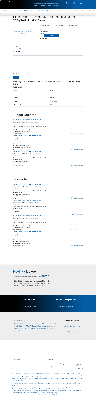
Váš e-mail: (15, 54)
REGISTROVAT (79, 368)
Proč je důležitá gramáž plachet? (70, 324)
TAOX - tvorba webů (48, 394)
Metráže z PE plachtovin (36, 13)
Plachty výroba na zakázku (66, 10)
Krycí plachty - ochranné (7, 10)
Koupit (52, 36)
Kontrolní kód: (16, 73)
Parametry (18, 46)
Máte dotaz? (19, 48)
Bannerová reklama (54, 10)
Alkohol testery (15, 378)
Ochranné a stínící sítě (43, 10)
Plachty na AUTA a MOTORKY (20, 10)
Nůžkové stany (92, 10)
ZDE (61, 352)
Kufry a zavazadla (16, 373)
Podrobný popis (19, 44)
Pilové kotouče (15, 382)
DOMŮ (14, 13)
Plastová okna (26, 387)
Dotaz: (14, 60)
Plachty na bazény (32, 10)
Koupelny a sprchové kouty (18, 388)
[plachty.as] (18, 2)
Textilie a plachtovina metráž (80, 10)
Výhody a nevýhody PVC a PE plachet (71, 326)
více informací (43, 28)
